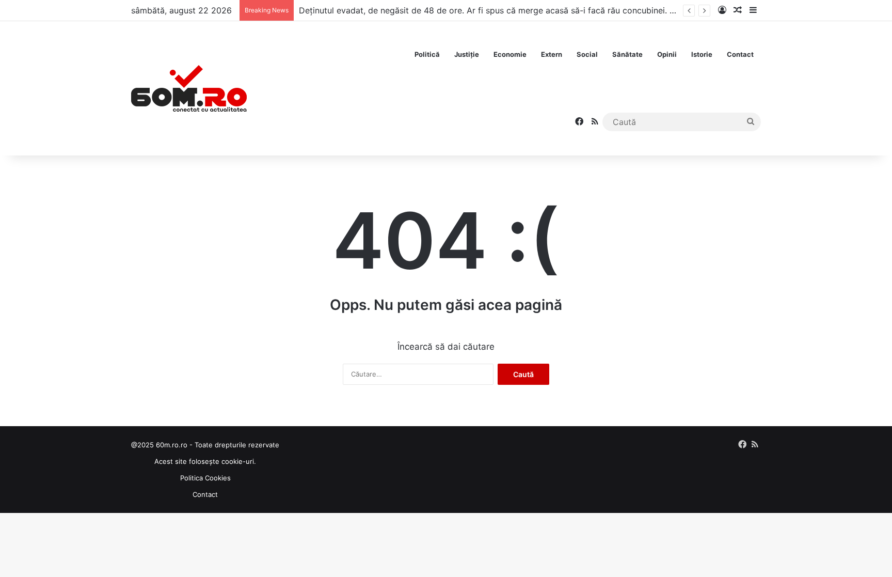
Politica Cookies (205, 478)
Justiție (466, 54)
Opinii (667, 54)
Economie (510, 54)
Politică (427, 54)
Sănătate (627, 54)
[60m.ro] (189, 88)
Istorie (701, 54)
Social (587, 54)
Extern (551, 54)
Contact (740, 54)
